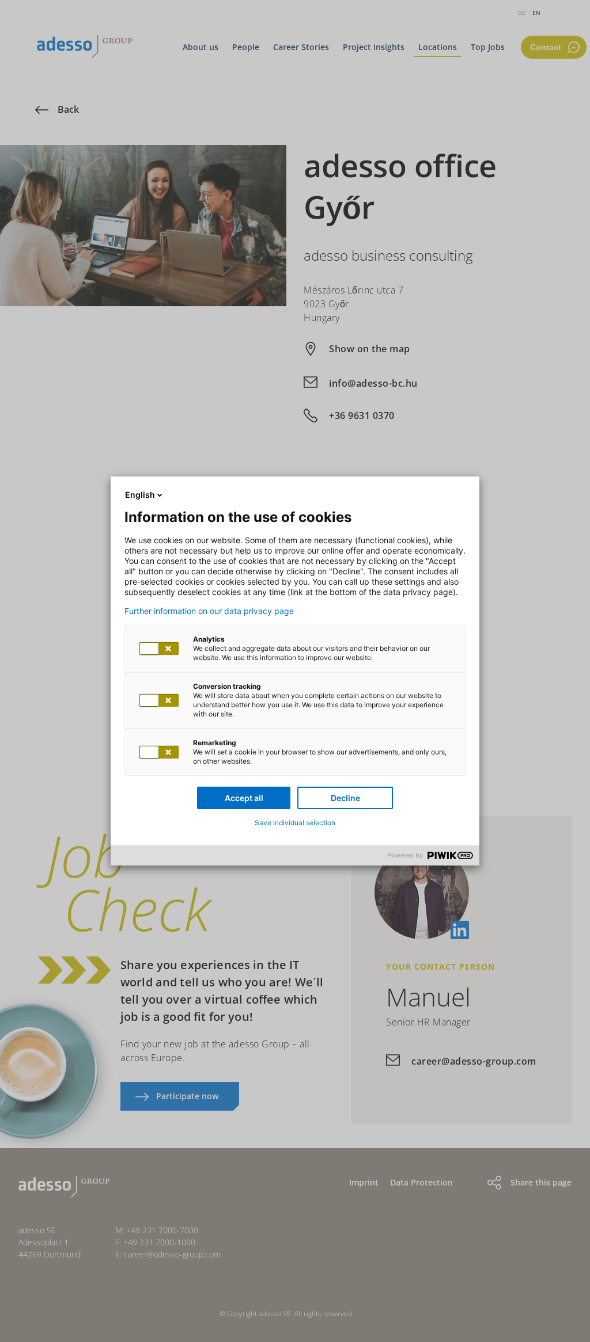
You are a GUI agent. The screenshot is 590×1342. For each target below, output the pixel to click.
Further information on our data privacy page (209, 611)
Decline (345, 798)
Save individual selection (295, 822)
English (140, 495)
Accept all (244, 798)
